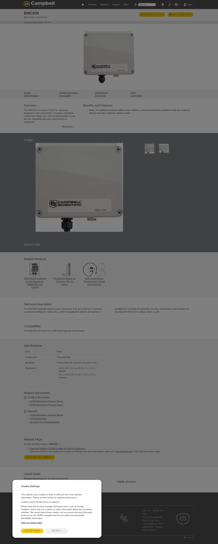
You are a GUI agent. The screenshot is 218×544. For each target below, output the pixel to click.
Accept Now (32, 531)
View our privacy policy (31, 522)
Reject (56, 531)
